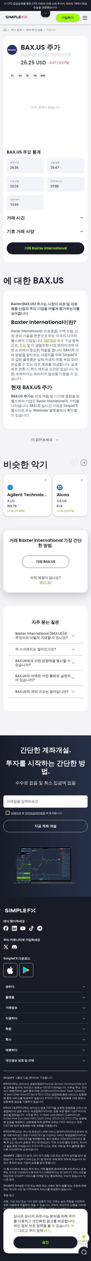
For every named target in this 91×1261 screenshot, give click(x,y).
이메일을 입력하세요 (22, 801)
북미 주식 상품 (34, 30)
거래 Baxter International (45, 248)
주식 (22, 345)
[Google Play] (26, 976)
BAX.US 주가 (40, 47)
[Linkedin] (14, 929)
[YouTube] (22, 929)
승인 (45, 1242)
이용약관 (16, 813)
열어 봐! (46, 582)
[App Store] (10, 976)
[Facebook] (5, 929)
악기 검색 (16, 30)
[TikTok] (31, 929)
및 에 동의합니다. (36, 813)
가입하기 (68, 17)
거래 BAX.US (45, 561)
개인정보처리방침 (35, 813)
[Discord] (14, 947)
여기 (47, 1231)
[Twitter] (5, 947)
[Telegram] (39, 929)
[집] (5, 30)
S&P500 (50, 341)
